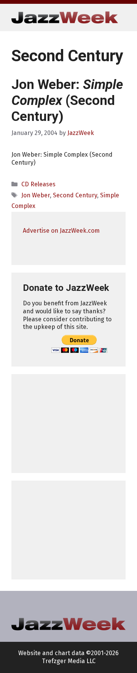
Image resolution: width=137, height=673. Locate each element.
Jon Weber (35, 195)
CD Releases (38, 184)
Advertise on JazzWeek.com (61, 230)
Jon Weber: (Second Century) (67, 100)
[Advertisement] (68, 424)
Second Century (75, 195)
